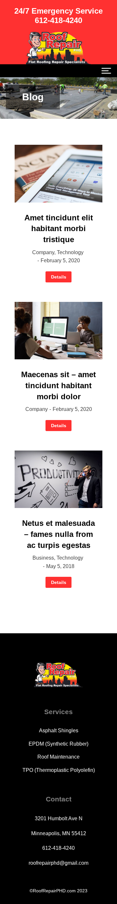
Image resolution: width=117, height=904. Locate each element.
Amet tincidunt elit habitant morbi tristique (58, 228)
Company (43, 252)
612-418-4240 (58, 848)
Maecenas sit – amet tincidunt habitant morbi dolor (58, 385)
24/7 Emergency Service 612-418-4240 (58, 15)
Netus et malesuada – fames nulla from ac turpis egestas (58, 534)
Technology (70, 252)
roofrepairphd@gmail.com (58, 863)
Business (43, 558)
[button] (106, 70)
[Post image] (58, 174)
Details (58, 276)
